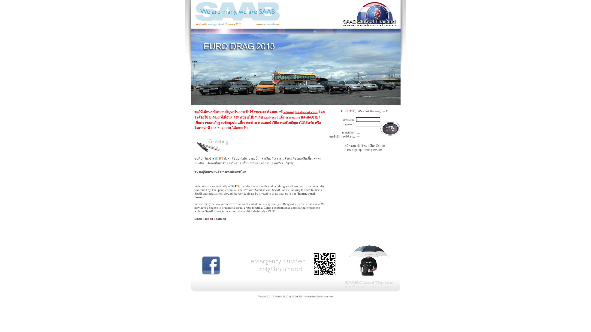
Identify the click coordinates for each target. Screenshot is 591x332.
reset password (374, 149)
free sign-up (354, 149)
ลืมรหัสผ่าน (377, 145)
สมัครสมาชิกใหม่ (355, 145)
